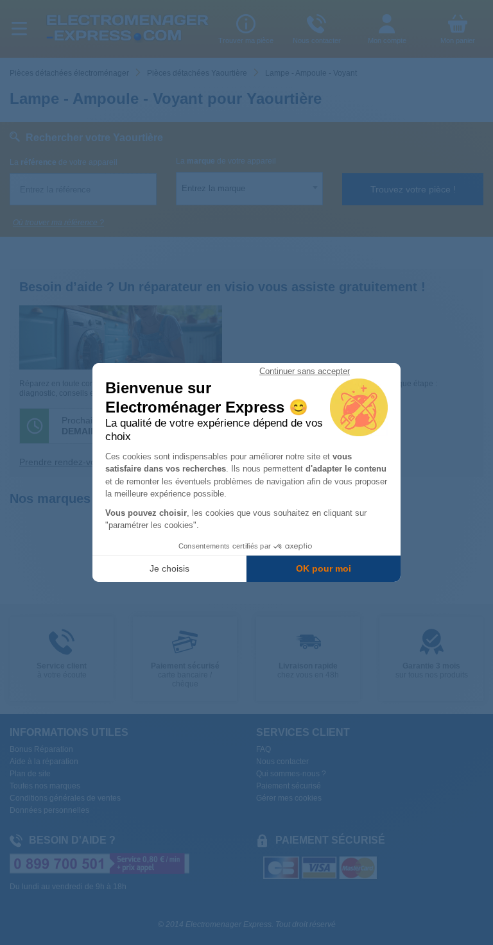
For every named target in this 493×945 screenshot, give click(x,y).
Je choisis (169, 568)
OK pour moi (323, 568)
